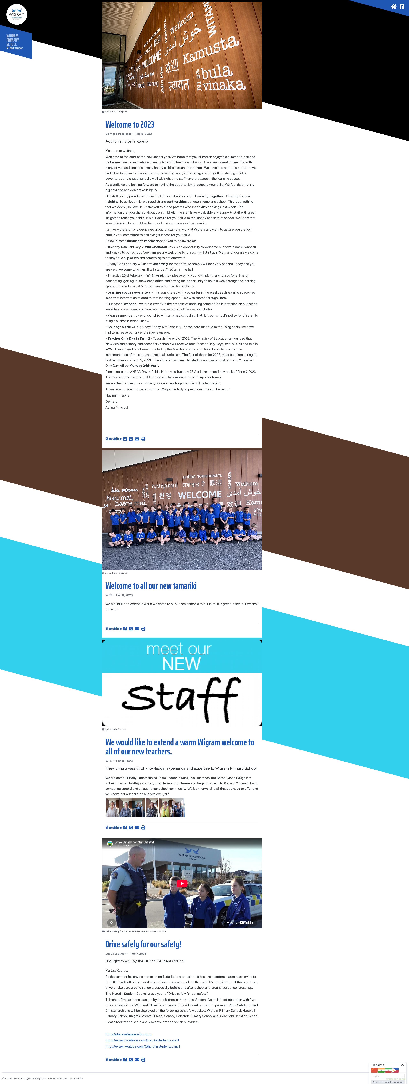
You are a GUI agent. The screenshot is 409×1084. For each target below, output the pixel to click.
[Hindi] (381, 1070)
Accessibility (76, 1078)
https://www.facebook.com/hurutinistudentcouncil (142, 1040)
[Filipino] (395, 1070)
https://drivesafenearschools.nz (128, 1034)
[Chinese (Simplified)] (374, 1070)
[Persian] (388, 1070)
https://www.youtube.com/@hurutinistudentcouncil (142, 1046)
